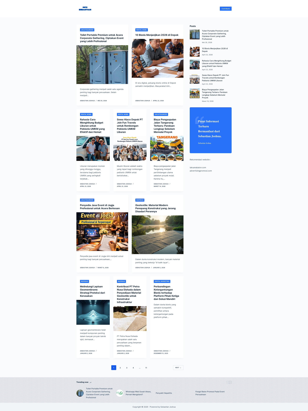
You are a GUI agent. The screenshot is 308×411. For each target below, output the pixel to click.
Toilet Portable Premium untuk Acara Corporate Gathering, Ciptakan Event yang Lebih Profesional (102, 38)
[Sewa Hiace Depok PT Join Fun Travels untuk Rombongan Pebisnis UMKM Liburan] (130, 148)
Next (177, 367)
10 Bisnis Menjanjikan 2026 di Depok (156, 35)
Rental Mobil (141, 30)
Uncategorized (87, 30)
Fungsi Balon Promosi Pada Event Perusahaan (210, 393)
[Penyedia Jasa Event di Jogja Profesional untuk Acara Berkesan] (102, 231)
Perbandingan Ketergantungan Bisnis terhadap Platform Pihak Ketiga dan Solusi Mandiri (166, 292)
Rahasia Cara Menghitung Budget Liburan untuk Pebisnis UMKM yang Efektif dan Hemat (92, 125)
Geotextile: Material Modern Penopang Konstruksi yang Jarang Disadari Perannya (155, 208)
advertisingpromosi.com (201, 171)
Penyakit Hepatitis (164, 393)
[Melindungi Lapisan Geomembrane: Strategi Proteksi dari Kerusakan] (93, 312)
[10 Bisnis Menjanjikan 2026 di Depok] (157, 58)
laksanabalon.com (198, 167)
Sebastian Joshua (168, 407)
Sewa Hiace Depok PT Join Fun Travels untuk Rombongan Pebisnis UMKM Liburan (130, 125)
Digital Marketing (162, 281)
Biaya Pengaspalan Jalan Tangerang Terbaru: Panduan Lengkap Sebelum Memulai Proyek (165, 125)
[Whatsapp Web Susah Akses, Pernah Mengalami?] (119, 393)
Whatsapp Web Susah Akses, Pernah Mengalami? (138, 393)
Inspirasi (139, 200)
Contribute (226, 9)
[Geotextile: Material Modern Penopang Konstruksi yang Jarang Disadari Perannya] (157, 234)
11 (146, 368)
